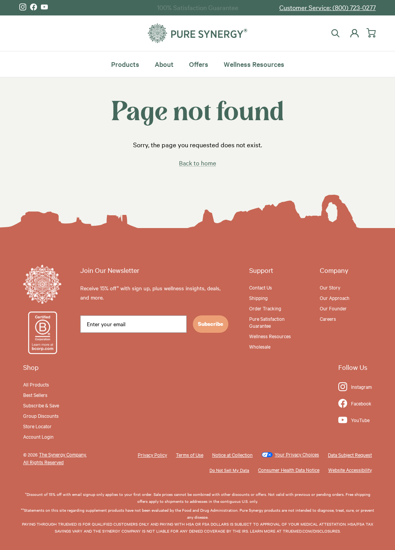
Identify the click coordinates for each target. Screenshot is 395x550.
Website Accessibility (350, 469)
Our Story (330, 287)
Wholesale (259, 346)
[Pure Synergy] (197, 33)
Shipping (258, 297)
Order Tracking (265, 308)
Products (125, 64)
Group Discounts (41, 415)
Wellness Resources (254, 64)
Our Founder (333, 308)
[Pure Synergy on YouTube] (44, 6)
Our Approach (334, 297)
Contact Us (260, 287)
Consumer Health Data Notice (288, 469)
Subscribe (210, 323)
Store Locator (37, 425)
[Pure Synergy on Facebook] (33, 6)
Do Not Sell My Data (229, 470)
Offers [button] (198, 64)
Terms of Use (189, 454)
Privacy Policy (152, 454)
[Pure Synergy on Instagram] (22, 6)
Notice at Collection (232, 454)
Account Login (38, 436)
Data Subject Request (350, 454)
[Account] (353, 33)
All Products (36, 384)
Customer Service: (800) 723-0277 (327, 7)
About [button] (164, 64)
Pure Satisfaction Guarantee (267, 322)
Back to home (197, 162)
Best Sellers (35, 394)
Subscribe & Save (41, 405)
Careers (328, 318)
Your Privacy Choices (297, 454)
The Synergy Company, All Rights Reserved (54, 458)
